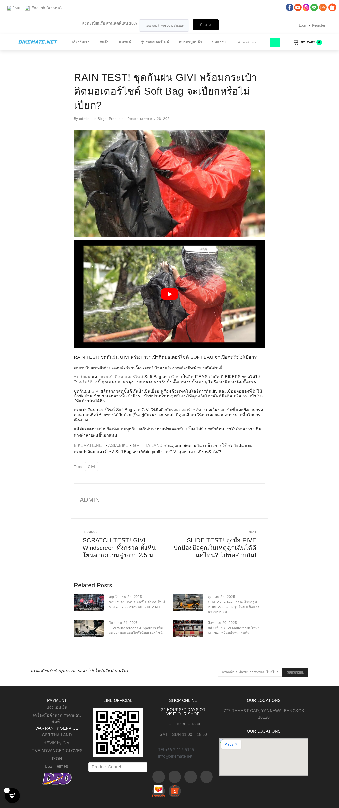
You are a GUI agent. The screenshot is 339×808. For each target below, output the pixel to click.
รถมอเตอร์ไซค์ (184, 410)
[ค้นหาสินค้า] (252, 42)
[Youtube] (175, 777)
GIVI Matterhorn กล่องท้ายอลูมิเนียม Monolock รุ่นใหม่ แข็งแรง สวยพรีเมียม (233, 607)
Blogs (102, 119)
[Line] (206, 777)
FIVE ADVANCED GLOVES (57, 751)
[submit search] (275, 42)
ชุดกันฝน (82, 377)
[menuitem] (13, 8)
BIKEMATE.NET (89, 445)
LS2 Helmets (57, 766)
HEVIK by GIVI (57, 743)
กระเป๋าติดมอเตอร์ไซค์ (122, 377)
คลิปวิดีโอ (88, 382)
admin (84, 119)
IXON (57, 759)
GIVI (175, 377)
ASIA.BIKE (118, 445)
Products (116, 119)
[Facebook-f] (158, 777)
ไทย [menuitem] (16, 8)
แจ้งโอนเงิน (57, 707)
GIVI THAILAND (148, 445)
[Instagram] (190, 777)
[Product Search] (117, 767)
